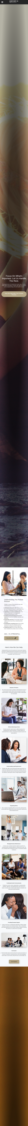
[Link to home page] (14, 2)
